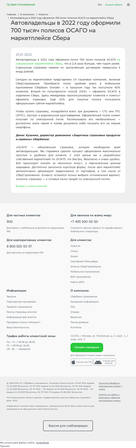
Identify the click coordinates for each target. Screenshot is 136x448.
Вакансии (76, 317)
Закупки (11, 296)
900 (100, 4)
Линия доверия (79, 322)
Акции (74, 256)
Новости (75, 245)
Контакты (75, 327)
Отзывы (74, 311)
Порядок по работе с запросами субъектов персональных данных (110, 397)
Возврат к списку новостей (31, 186)
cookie (102, 389)
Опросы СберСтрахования (85, 266)
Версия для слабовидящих (68, 426)
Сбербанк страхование (83, 296)
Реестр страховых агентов (21, 311)
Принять (5, 446)
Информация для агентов (21, 317)
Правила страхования (19, 306)
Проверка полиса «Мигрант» (23, 322)
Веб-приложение (80, 276)
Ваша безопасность (18, 327)
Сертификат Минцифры (84, 261)
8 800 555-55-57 (19, 247)
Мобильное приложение (85, 271)
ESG (72, 306)
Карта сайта (77, 281)
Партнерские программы (21, 301)
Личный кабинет (114, 4)
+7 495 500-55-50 (84, 222)
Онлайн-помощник (86, 347)
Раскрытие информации (84, 301)
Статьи (74, 251)
